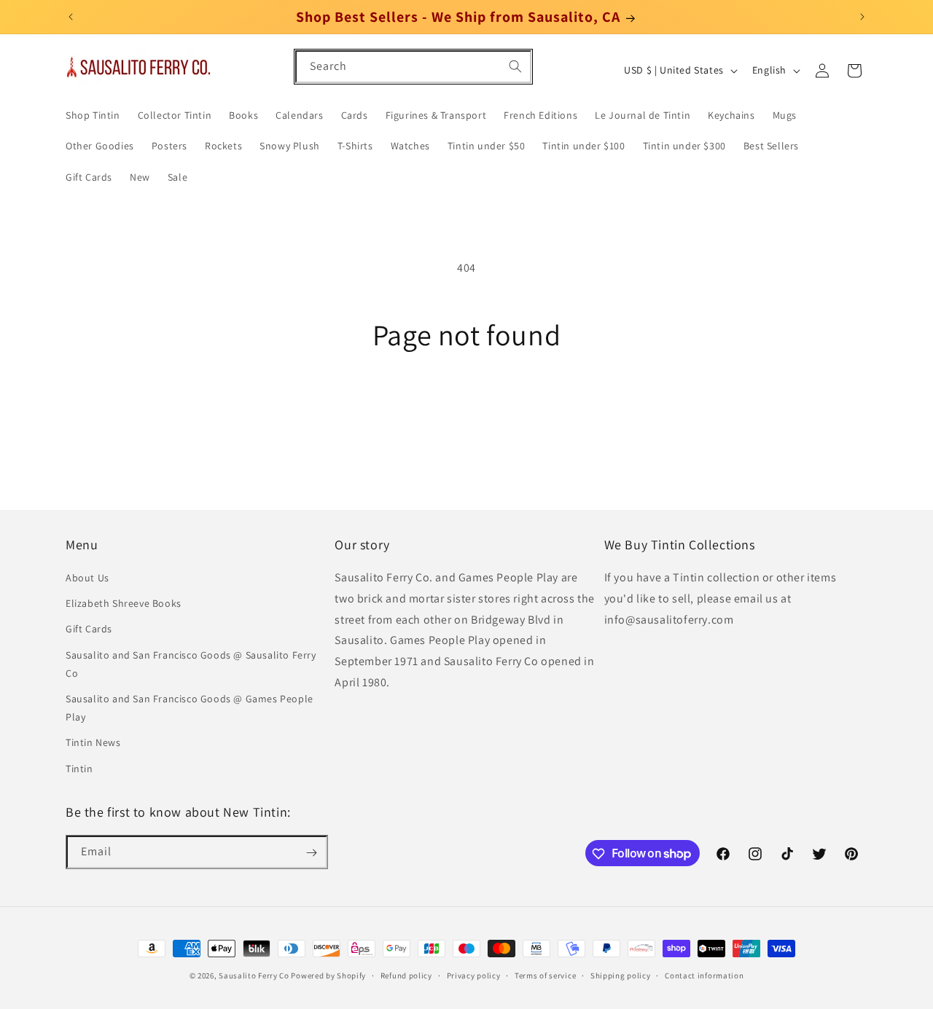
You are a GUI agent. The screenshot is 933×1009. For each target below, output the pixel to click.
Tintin (79, 768)
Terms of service (545, 975)
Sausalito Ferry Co (254, 975)
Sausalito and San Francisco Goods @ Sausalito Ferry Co (191, 664)
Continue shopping (467, 406)
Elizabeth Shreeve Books (123, 603)
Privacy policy (474, 975)
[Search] (515, 66)
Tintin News (93, 743)
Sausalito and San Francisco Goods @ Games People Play (189, 707)
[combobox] (413, 66)
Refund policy (406, 975)
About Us (87, 578)
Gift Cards (89, 629)
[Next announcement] (862, 17)
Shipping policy (620, 975)
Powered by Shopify (328, 975)
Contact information (704, 975)
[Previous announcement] (71, 17)
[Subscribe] (311, 853)
